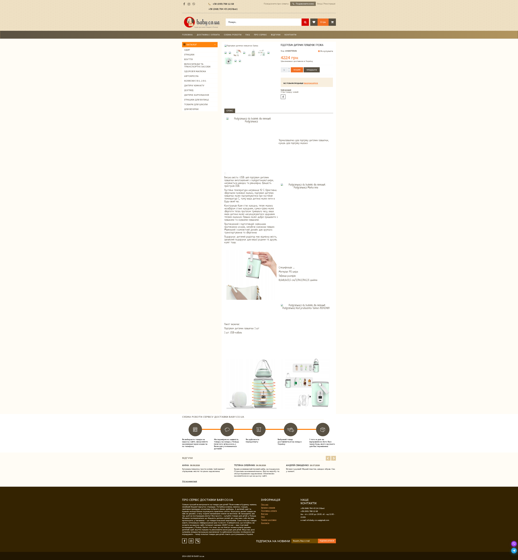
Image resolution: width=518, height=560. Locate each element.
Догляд (188, 90)
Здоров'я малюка (195, 71)
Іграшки (189, 54)
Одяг (187, 50)
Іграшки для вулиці (196, 99)
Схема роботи (232, 35)
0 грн (323, 22)
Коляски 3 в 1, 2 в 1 (195, 81)
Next (333, 458)
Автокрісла (191, 76)
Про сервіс (260, 35)
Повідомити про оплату (276, 4)
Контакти (290, 35)
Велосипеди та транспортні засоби (197, 65)
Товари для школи (196, 104)
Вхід (319, 4)
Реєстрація (329, 4)
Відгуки (275, 35)
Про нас (264, 505)
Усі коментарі (189, 481)
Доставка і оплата (208, 35)
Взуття (188, 59)
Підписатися (327, 541)
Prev (328, 458)
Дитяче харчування (196, 95)
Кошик (297, 70)
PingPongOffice (311, 83)
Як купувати (326, 51)
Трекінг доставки (268, 520)
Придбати (311, 70)
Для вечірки (191, 109)
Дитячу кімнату (194, 85)
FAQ (248, 35)
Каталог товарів (268, 508)
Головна (187, 35)
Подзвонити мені (304, 4)
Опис (229, 110)
